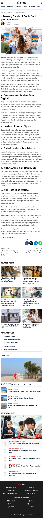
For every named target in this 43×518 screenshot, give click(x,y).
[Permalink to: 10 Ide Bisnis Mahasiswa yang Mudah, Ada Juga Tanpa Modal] (32, 316)
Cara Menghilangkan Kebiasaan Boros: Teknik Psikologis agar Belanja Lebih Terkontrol (31, 280)
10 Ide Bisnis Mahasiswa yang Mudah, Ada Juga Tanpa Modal (30, 326)
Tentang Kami (11, 488)
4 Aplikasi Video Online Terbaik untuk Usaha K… (24, 459)
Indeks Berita (31, 494)
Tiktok (12, 507)
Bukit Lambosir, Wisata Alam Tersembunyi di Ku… (24, 467)
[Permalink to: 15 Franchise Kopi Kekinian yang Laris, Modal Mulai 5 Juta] (10, 316)
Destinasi (12, 464)
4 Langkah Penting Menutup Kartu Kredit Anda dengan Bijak (32, 251)
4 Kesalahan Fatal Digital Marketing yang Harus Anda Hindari (9, 252)
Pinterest (12, 504)
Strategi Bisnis (9, 336)
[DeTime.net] (21, 3)
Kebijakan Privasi (31, 491)
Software (12, 456)
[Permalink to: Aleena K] (3, 23)
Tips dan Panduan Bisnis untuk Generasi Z (24, 443)
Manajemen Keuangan (12, 339)
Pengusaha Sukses (11, 343)
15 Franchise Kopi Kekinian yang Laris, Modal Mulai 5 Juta (10, 326)
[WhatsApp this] (40, 243)
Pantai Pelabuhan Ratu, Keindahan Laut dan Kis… (23, 406)
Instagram (33, 504)
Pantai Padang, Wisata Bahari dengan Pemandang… (21, 399)
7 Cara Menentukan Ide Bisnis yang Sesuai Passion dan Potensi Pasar (10, 280)
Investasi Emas (9, 346)
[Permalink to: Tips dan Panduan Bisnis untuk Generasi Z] (21, 427)
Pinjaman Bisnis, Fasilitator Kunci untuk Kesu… (23, 451)
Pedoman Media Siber (11, 494)
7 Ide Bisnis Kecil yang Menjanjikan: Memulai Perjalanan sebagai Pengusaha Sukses (8, 302)
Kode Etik (11, 491)
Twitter (32, 501)
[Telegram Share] (36, 243)
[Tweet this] (31, 243)
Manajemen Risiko (10, 350)
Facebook (12, 501)
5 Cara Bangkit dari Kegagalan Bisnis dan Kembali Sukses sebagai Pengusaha (30, 302)
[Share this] (27, 243)
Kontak (31, 488)
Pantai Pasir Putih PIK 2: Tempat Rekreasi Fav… (17, 385)
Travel (3, 383)
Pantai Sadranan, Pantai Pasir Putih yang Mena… (25, 391)
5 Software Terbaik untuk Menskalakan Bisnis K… (22, 474)
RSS (32, 507)
